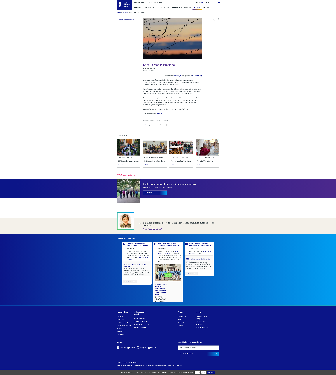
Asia (145, 125)
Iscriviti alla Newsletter (187, 354)
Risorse (206, 7)
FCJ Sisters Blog (197, 76)
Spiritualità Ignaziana (141, 321)
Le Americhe (182, 316)
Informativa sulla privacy (201, 317)
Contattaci (148, 192)
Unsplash (159, 113)
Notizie (197, 7)
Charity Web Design (177, 365)
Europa (180, 325)
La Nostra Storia (122, 322)
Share (149, 279)
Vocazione (165, 7)
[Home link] (124, 4)
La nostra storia (151, 7)
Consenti (197, 372)
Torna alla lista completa (126, 19)
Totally (169, 365)
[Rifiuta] (334, 372)
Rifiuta (203, 372)
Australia (181, 322)
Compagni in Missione (124, 325)
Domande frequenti (202, 327)
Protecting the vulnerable (200, 323)
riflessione (162, 125)
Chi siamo (138, 7)
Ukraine (169, 125)
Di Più (120, 165)
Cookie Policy (210, 372)
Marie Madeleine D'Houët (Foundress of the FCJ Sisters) (137, 244)
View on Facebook (142, 279)
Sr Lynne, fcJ (177, 76)
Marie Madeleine (139, 318)
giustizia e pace (153, 125)
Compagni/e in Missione (181, 7)
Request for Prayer (140, 327)
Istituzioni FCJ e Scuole (141, 324)
